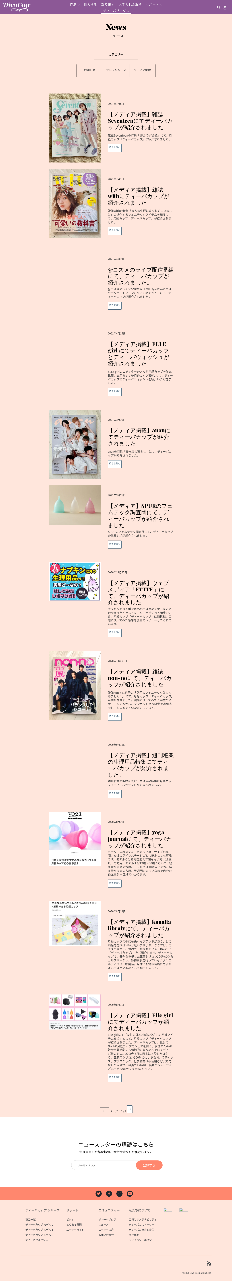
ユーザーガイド (75, 1229)
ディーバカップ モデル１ (39, 1229)
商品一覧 (30, 1219)
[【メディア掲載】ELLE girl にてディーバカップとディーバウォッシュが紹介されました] (113, 363)
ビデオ (70, 1219)
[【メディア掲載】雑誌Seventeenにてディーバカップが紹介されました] (113, 128)
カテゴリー (116, 54)
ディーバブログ (107, 1219)
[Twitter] (99, 1194)
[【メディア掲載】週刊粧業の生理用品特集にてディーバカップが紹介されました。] (113, 769)
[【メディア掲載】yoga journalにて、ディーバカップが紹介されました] (113, 853)
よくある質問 (74, 1224)
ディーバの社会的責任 (141, 1229)
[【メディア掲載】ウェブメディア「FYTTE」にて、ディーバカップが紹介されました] (113, 603)
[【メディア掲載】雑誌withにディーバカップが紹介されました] (113, 205)
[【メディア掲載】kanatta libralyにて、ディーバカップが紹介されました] (113, 944)
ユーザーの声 (106, 1229)
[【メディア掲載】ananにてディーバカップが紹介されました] (113, 444)
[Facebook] (109, 1194)
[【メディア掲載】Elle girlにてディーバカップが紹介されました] (113, 1041)
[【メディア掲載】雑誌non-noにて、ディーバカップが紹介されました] (113, 689)
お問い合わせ (106, 1235)
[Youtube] (130, 1194)
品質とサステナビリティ (143, 1219)
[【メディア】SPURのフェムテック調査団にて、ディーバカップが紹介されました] (113, 520)
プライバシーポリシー (141, 1240)
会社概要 (134, 1235)
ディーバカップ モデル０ (39, 1224)
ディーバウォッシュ (36, 1240)
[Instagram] (119, 1194)
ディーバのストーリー (141, 1224)
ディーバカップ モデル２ (39, 1235)
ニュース (103, 1224)
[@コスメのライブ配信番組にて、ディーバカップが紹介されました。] (113, 283)
